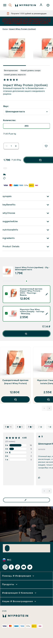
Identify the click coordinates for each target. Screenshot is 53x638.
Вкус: (6, 106)
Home (5, 29)
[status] (11, 146)
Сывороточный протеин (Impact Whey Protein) (15, 381)
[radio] (26, 126)
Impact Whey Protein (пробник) (22, 29)
